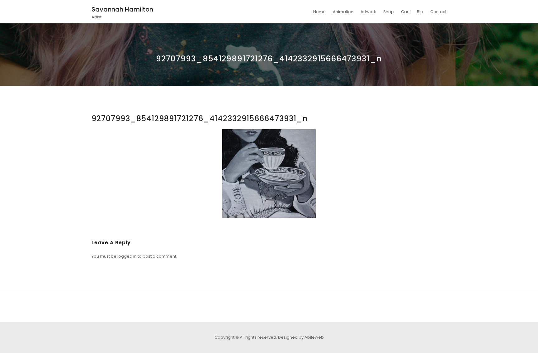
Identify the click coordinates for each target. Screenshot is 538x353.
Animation (343, 12)
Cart (405, 12)
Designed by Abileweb (301, 337)
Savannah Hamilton (122, 9)
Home (319, 12)
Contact (438, 12)
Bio (420, 12)
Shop (388, 12)
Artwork (368, 12)
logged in (127, 256)
